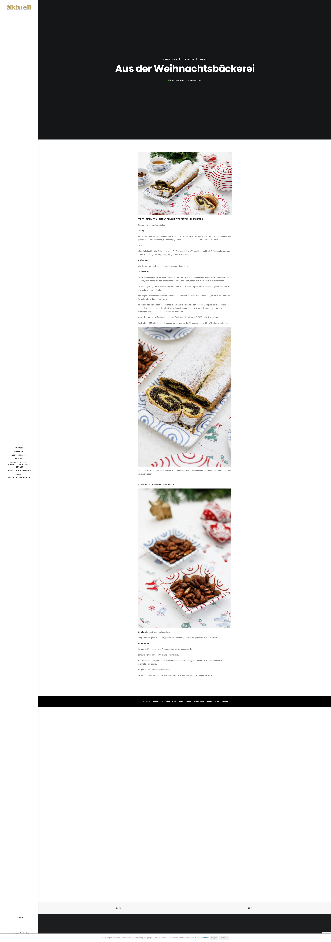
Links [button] (181, 702)
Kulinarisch (189, 59)
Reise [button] (217, 702)
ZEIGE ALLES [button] (146, 702)
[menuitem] (19, 925)
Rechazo (224, 938)
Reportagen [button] (199, 702)
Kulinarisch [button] (171, 702)
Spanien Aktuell (195, 80)
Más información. (202, 938)
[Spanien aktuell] (18, 7)
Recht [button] (209, 702)
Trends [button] (225, 702)
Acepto (214, 938)
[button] (19, 925)
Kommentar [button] (158, 702)
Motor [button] (188, 702)
